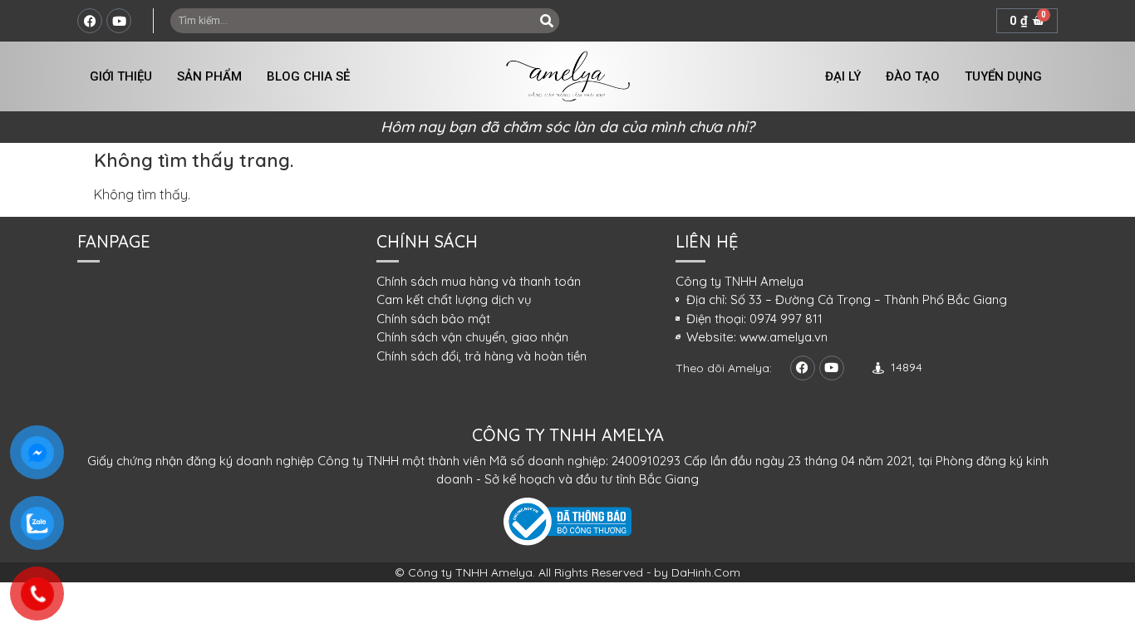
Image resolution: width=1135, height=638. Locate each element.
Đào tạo (913, 76)
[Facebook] (89, 20)
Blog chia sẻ (308, 76)
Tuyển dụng (1003, 76)
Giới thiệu (121, 76)
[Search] (546, 20)
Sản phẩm (209, 76)
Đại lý (843, 76)
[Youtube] (118, 20)
